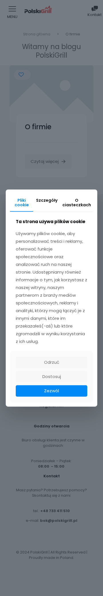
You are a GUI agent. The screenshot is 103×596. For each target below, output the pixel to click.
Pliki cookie (22, 202)
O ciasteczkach (76, 202)
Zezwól (51, 391)
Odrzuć (51, 362)
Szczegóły (47, 200)
